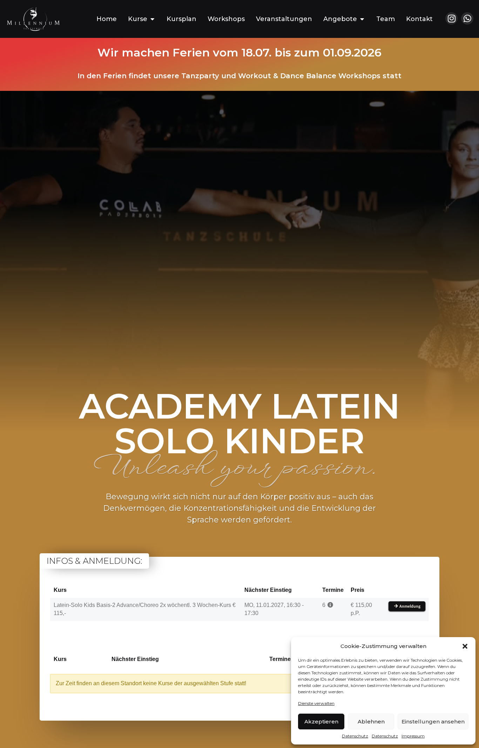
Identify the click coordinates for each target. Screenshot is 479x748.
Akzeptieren (321, 721)
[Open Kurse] (152, 19)
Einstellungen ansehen (433, 721)
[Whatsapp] (467, 18)
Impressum (413, 736)
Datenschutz (355, 736)
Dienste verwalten (316, 703)
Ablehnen (371, 721)
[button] (464, 646)
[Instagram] (451, 18)
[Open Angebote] (362, 19)
